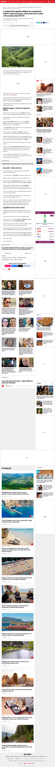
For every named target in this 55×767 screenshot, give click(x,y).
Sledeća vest (27, 253)
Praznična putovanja (22, 257)
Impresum (14, 760)
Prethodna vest (8, 253)
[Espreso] (17, 758)
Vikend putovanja (5, 259)
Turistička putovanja (6, 257)
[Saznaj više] (52, 81)
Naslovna (4, 7)
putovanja (12, 93)
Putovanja (13, 7)
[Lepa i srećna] (3, 1)
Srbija (11, 259)
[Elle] (21, 758)
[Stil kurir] (24, 758)
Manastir (20, 259)
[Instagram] (27, 763)
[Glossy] (27, 758)
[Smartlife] (31, 758)
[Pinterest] (25, 763)
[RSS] (35, 763)
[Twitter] (22, 763)
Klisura (15, 259)
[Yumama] (41, 758)
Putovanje (14, 257)
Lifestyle (9, 7)
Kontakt (27, 760)
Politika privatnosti (40, 760)
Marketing (11, 760)
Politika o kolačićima (32, 760)
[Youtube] (30, 763)
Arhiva (45, 760)
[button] (32, 23)
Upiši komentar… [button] (8, 386)
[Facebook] (20, 763)
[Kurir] (8, 758)
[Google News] (33, 763)
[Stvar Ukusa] (46, 758)
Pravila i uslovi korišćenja (21, 760)
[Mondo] (13, 758)
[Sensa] (36, 758)
